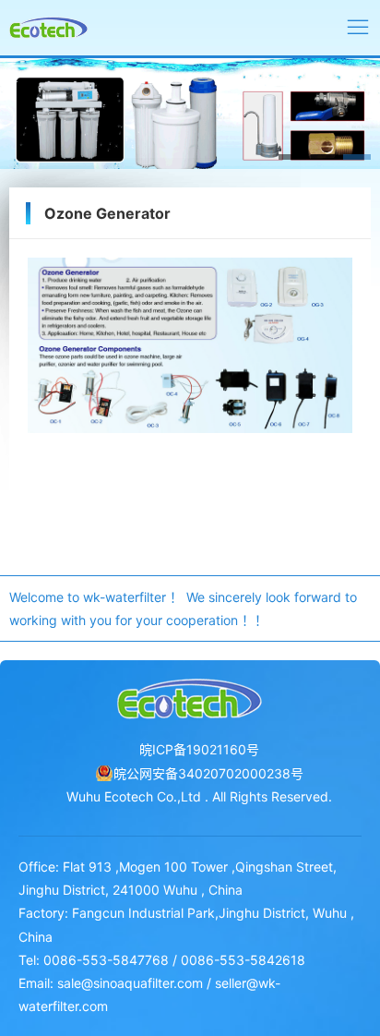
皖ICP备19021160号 (199, 749)
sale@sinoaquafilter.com (130, 983)
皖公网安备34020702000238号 (208, 773)
